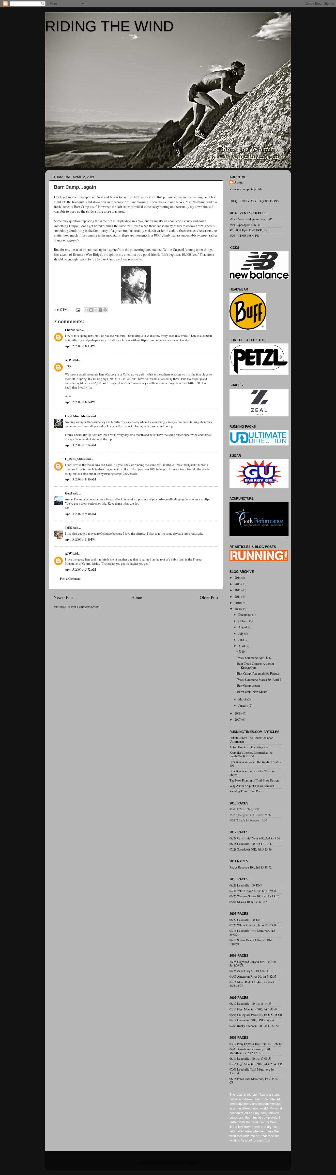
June (241, 640)
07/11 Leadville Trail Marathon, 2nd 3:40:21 (252, 933)
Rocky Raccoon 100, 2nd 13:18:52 (250, 867)
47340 (240, 651)
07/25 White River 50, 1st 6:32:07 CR (252, 925)
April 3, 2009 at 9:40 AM (80, 514)
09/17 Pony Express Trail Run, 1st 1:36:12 (255, 1044)
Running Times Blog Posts (246, 791)
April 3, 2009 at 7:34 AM (80, 445)
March (242, 699)
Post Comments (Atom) (85, 607)
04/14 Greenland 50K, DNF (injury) (251, 1020)
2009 (238, 609)
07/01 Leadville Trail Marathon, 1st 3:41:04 (251, 1071)
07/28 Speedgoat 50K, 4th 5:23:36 (250, 849)
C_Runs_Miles (75, 459)
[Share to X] (95, 309)
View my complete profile (245, 189)
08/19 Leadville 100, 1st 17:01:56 (250, 1058)
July (241, 633)
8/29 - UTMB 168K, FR (244, 236)
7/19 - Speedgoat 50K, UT (245, 225)
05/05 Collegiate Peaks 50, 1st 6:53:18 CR (255, 1015)
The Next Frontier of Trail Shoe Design (254, 780)
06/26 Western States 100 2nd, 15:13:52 (254, 896)
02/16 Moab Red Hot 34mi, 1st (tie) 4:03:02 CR (251, 984)
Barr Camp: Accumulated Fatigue (258, 673)
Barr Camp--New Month (252, 692)
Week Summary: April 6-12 (254, 658)
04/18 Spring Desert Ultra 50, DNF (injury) (251, 942)
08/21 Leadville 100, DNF (245, 885)
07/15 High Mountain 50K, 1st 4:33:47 (253, 1009)
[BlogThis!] (91, 309)
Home (136, 597)
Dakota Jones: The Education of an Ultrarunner (251, 740)
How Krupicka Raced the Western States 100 (255, 764)
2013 (238, 584)
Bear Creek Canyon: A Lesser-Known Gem (256, 665)
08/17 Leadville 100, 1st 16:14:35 (250, 1004)
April (242, 646)
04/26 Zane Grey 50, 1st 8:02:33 (249, 971)
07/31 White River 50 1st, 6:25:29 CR (252, 891)
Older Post (209, 597)
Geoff (68, 493)
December (245, 615)
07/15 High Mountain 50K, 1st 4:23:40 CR (255, 1064)
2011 (238, 597)
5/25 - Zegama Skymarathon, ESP (250, 219)
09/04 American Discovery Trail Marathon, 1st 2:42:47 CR (249, 1051)
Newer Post (64, 597)
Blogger (190, 1163)
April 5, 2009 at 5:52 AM (80, 569)
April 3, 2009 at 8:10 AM (80, 479)
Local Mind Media (77, 416)
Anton (238, 182)
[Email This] (86, 309)
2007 (238, 719)
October (243, 621)
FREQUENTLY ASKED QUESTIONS (254, 201)
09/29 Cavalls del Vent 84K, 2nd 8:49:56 (254, 838)
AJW (68, 360)
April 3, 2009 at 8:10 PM (80, 539)
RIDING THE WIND (109, 26)
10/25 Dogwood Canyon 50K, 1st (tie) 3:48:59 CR (252, 964)
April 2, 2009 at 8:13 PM (80, 346)
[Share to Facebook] (100, 309)
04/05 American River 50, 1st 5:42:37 (252, 976)
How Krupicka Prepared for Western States (252, 773)
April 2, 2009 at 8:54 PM (80, 402)
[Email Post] (77, 309)
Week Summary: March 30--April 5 (259, 680)
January (243, 705)
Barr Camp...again (248, 685)
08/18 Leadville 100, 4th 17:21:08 (250, 844)
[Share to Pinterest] (105, 309)
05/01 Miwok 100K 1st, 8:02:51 (249, 902)
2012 (238, 590)
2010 (238, 603)
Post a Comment (70, 579)
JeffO (68, 527)
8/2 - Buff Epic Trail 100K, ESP (249, 230)
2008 (238, 713)
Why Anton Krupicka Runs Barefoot (251, 786)
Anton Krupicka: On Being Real (249, 747)
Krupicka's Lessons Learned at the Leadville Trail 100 (251, 754)
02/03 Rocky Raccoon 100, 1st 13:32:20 (253, 1026)
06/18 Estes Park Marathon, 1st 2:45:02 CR (253, 1081)
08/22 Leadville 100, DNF (245, 920)
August (243, 627)
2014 (238, 578)
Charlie (70, 329)
